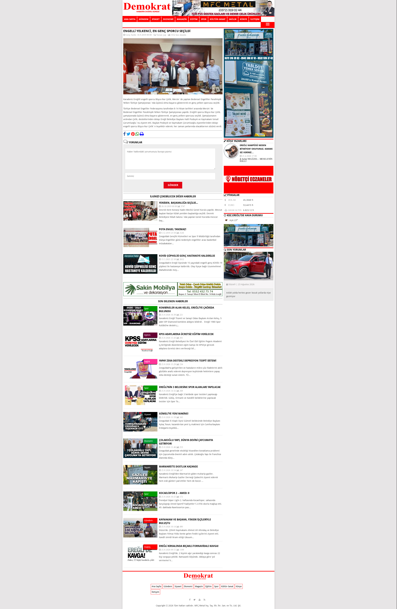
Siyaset (178, 586)
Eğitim (208, 586)
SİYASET (156, 19)
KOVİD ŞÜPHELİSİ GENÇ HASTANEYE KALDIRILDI (187, 255)
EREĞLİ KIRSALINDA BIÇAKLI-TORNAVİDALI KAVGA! (189, 546)
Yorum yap (161, 35)
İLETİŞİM (254, 19)
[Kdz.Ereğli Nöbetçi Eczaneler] (248, 191)
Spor (216, 586)
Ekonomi (188, 586)
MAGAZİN (182, 19)
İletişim (155, 592)
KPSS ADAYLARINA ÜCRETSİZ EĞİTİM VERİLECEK (186, 334)
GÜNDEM (143, 19)
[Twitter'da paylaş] (128, 134)
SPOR (203, 19)
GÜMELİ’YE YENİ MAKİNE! (173, 413)
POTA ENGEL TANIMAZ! (172, 229)
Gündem (168, 586)
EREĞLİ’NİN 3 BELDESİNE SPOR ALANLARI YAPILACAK (190, 387)
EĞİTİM (194, 19)
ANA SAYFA (129, 19)
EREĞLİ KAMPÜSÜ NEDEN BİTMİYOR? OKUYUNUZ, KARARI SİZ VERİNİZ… (256, 149)
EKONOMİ (168, 19)
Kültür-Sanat (227, 586)
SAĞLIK (232, 19)
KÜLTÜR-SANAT (217, 19)
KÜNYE (243, 19)
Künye (239, 586)
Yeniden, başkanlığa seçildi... (178, 202)
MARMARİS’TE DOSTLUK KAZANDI (178, 466)
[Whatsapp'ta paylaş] (137, 134)
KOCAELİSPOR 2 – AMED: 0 (174, 493)
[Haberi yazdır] (142, 134)
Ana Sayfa (156, 586)
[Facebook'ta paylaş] (124, 134)
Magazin (199, 586)
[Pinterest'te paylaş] (133, 134)
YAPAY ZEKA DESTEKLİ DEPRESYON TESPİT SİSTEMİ (187, 360)
